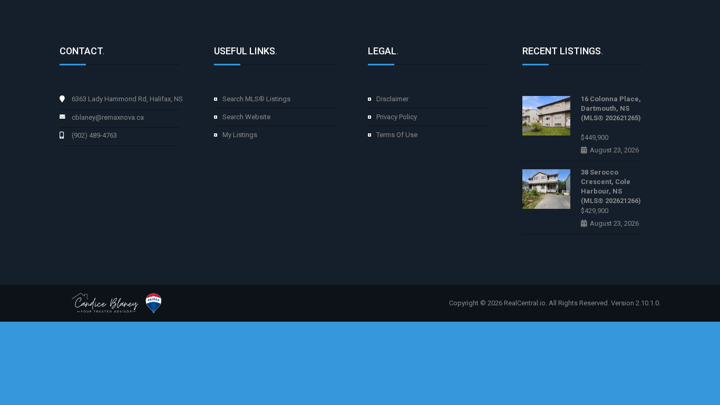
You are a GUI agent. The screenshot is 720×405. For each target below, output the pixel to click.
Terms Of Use (396, 135)
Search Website (246, 117)
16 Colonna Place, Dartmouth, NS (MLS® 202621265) (611, 108)
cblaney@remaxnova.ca (108, 117)
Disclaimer (392, 99)
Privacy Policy (396, 117)
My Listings (239, 135)
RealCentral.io (525, 303)
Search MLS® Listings (256, 99)
